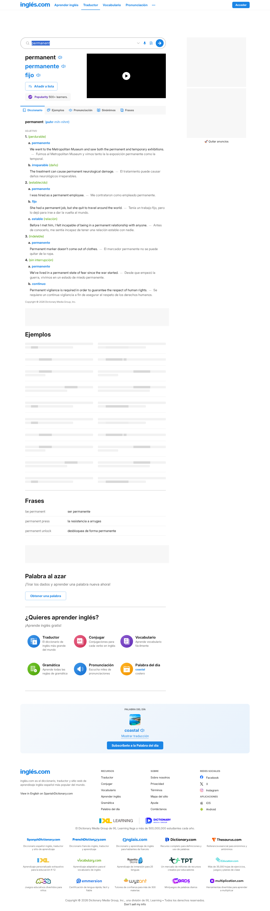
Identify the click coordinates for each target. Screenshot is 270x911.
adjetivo (31, 130)
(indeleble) (36, 236)
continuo (39, 284)
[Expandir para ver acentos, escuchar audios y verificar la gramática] (138, 43)
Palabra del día (110, 809)
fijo (29, 75)
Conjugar (106, 783)
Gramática (107, 802)
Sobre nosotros (160, 777)
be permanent (35, 511)
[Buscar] (160, 43)
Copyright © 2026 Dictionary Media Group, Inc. (50, 301)
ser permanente (79, 511)
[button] (153, 5)
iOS (208, 803)
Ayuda (154, 802)
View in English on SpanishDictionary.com (46, 793)
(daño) (53, 165)
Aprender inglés (111, 796)
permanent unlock (38, 531)
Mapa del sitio (159, 796)
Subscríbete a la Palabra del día (135, 745)
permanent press (37, 521)
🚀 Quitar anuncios (216, 141)
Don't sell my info (135, 904)
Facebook (212, 777)
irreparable (40, 165)
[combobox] (82, 43)
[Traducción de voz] (145, 43)
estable (37, 219)
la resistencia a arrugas (84, 521)
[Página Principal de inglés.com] (35, 5)
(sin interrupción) (41, 260)
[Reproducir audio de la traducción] (63, 66)
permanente (42, 66)
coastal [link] (140, 669)
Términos (156, 790)
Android (211, 809)
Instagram (212, 790)
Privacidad (157, 783)
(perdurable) (37, 136)
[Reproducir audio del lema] (60, 57)
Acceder (240, 5)
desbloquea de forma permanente (92, 531)
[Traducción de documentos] (151, 43)
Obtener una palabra (45, 596)
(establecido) (38, 182)
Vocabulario (108, 790)
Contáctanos (159, 809)
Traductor (107, 777)
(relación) (50, 219)
